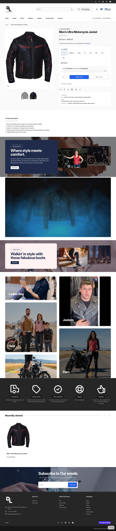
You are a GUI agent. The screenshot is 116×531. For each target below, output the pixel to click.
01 (61, 101)
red (81, 101)
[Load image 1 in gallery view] (24, 96)
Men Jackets (91, 103)
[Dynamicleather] (9, 503)
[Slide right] (109, 415)
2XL (90, 53)
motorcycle (76, 101)
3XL (96, 53)
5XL (64, 57)
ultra (83, 101)
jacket (67, 101)
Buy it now (99, 77)
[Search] (72, 9)
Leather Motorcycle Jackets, (80, 103)
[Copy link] (80, 89)
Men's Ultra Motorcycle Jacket (17, 453)
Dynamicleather (64, 29)
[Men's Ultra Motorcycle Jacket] (18, 448)
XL (85, 53)
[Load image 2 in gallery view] (33, 96)
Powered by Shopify (107, 528)
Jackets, (70, 103)
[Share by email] (76, 89)
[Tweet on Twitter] (68, 89)
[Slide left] (105, 415)
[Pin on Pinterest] (72, 89)
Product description (12, 118)
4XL (102, 53)
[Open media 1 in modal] (29, 58)
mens (71, 101)
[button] (107, 9)
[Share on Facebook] (64, 89)
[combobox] (55, 9)
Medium (71, 53)
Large (78, 53)
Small (64, 53)
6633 (64, 101)
